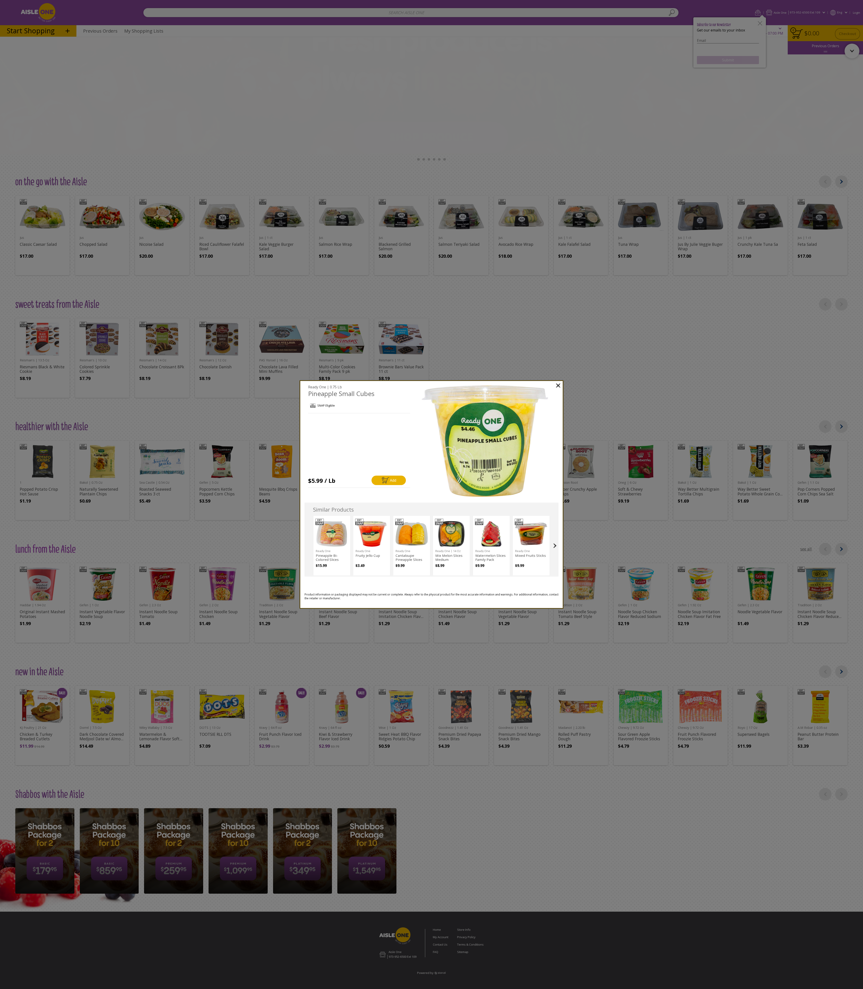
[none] (332, 545)
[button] (485, 441)
